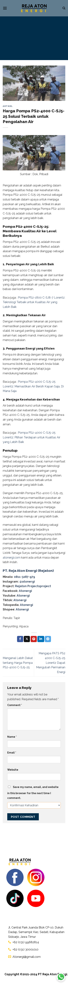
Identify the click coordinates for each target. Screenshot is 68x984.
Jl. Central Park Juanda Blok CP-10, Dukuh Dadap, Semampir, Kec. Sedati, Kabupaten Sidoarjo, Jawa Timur (36, 932)
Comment (14, 705)
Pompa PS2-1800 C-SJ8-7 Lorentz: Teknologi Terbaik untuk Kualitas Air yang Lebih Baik (34, 302)
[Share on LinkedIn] (40, 639)
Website (12, 769)
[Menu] (5, 8)
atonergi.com (11, 557)
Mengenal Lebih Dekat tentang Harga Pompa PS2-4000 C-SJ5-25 (18, 662)
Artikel (8, 106)
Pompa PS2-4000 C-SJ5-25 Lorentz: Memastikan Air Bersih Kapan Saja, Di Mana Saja (33, 386)
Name (12, 736)
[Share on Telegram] (48, 639)
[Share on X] (27, 639)
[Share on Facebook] (20, 639)
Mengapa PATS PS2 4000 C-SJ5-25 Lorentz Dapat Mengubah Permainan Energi (50, 663)
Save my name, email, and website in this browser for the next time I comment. (33, 792)
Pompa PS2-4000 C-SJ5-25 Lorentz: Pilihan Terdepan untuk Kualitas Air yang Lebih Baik (31, 437)
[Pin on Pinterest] (34, 639)
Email (11, 752)
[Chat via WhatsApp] (60, 976)
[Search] (64, 8)
